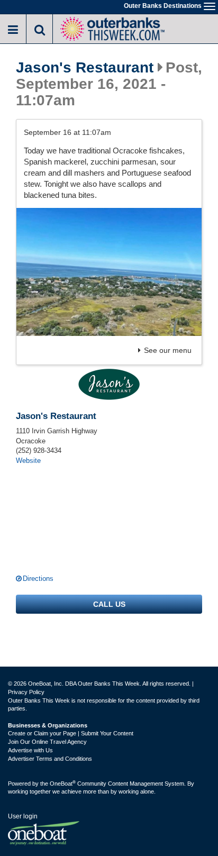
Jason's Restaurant (84, 68)
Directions (38, 578)
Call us (109, 604)
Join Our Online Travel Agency (47, 742)
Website (28, 461)
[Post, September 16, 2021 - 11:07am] (109, 271)
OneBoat (63, 783)
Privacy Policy (26, 692)
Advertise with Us (30, 750)
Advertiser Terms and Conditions (50, 758)
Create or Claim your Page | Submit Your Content (70, 733)
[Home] (112, 27)
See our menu (168, 350)
